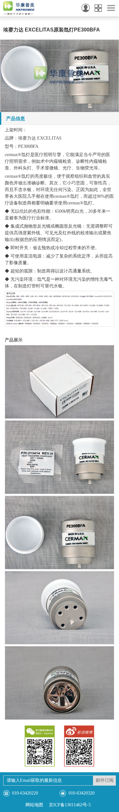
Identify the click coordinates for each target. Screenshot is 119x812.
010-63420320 (82, 793)
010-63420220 (25, 793)
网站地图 (34, 804)
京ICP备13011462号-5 (70, 804)
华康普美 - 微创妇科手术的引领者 (19, 8)
